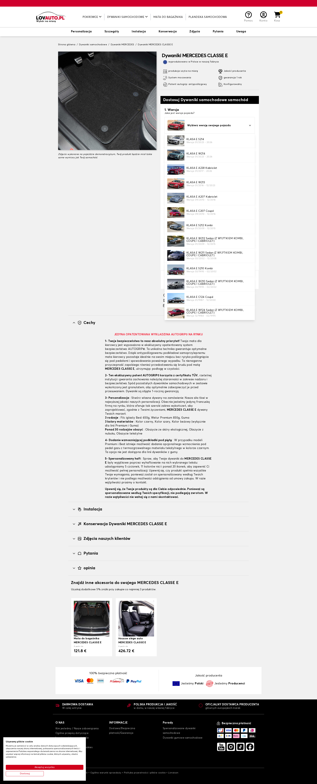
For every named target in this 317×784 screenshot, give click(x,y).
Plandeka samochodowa (208, 17)
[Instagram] (231, 747)
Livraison (173, 773)
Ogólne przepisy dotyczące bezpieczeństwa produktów (72, 735)
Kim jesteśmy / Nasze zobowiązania (77, 728)
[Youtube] (221, 747)
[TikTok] (240, 747)
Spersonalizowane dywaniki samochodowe (179, 730)
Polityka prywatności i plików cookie (145, 773)
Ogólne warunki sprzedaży (105, 773)
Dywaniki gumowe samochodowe (183, 738)
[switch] (81, 32)
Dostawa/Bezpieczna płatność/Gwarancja (122, 730)
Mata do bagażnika (168, 17)
